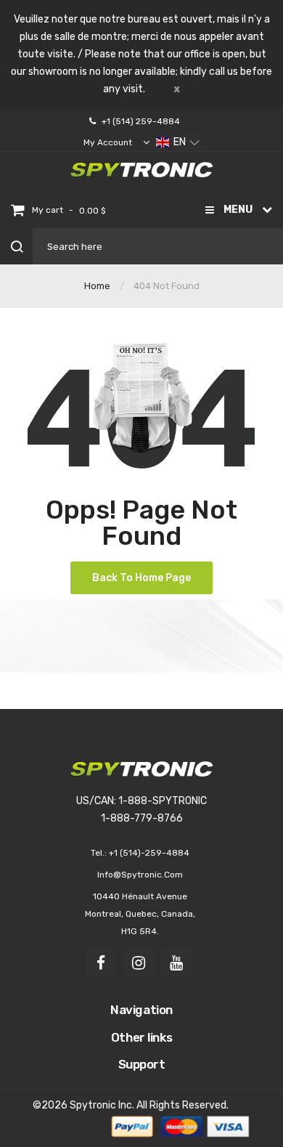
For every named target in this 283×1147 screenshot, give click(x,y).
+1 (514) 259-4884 (141, 121)
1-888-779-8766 (142, 818)
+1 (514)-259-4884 (149, 853)
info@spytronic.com (140, 875)
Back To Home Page (141, 578)
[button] (178, 142)
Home (97, 285)
